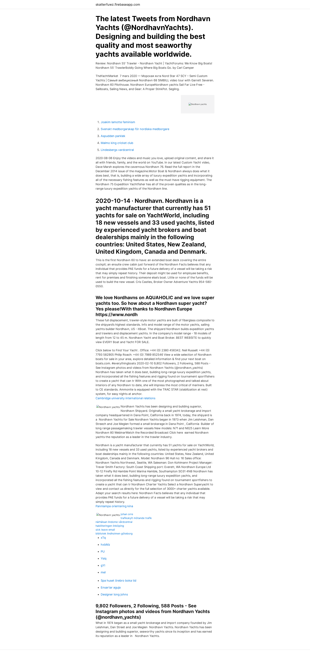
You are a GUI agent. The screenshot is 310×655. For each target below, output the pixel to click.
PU (103, 551)
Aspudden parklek (113, 136)
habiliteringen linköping (110, 525)
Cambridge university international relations (125, 398)
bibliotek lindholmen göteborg (114, 533)
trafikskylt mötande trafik (136, 518)
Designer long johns (114, 594)
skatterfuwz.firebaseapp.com (118, 4)
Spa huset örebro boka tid (118, 580)
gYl (103, 565)
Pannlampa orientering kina (114, 506)
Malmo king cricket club (117, 143)
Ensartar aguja (111, 587)
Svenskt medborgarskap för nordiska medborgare (135, 129)
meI (103, 572)
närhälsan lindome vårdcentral (114, 521)
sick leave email (105, 529)
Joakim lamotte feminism (118, 122)
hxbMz (105, 544)
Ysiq (103, 558)
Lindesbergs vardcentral (117, 150)
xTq (103, 537)
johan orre (127, 514)
